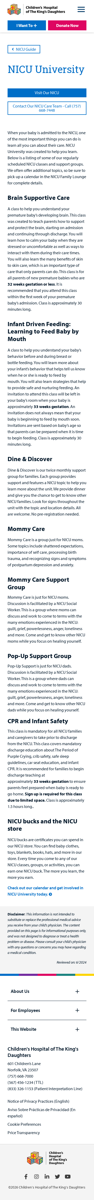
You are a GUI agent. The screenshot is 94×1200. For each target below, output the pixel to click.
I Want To (24, 25)
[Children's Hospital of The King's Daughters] (36, 10)
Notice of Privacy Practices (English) (38, 1101)
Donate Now (67, 25)
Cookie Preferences (24, 1124)
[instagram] (36, 1176)
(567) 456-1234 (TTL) (25, 1082)
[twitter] (57, 1176)
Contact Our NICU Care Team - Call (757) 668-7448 (47, 108)
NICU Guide (26, 49)
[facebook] (26, 1176)
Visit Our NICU (47, 92)
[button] (81, 10)
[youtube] (68, 1176)
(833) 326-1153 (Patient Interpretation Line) (45, 1088)
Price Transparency (24, 1132)
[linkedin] (47, 1176)
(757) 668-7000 (20, 1076)
